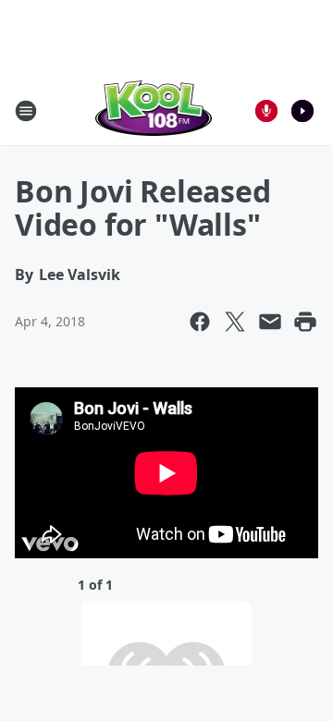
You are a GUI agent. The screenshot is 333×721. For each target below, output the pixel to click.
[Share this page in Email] (270, 322)
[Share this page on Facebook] (200, 322)
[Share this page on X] (235, 322)
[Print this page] (305, 322)
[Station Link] (154, 110)
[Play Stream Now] (302, 111)
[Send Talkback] (266, 111)
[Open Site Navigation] (26, 111)
